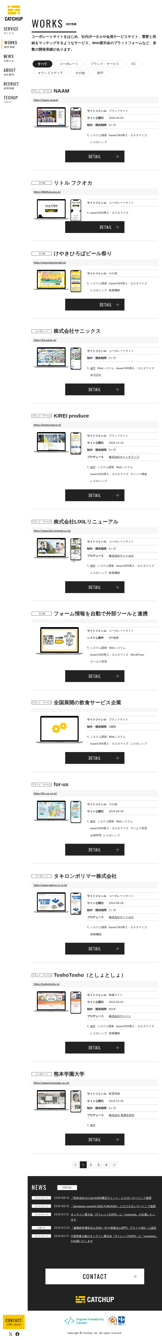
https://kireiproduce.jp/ (47, 424)
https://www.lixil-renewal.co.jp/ (52, 530)
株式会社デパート (120, 1016)
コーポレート (68, 64)
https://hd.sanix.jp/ (45, 340)
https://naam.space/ (46, 100)
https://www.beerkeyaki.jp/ (50, 262)
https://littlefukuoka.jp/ (47, 191)
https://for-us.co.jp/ (45, 793)
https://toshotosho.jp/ (47, 984)
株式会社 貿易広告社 (122, 1115)
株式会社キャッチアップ (124, 456)
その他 (80, 73)
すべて (42, 64)
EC (133, 64)
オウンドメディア (50, 73)
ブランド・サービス (105, 64)
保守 (100, 73)
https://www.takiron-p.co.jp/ (50, 885)
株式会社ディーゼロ (121, 555)
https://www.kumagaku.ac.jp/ (51, 1082)
